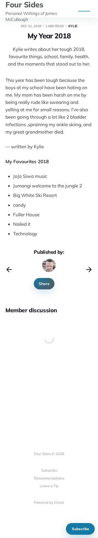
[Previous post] (9, 269)
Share (44, 283)
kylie (72, 26)
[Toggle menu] (84, 11)
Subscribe (80, 529)
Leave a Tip (49, 486)
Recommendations (49, 478)
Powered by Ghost (49, 502)
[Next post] (89, 269)
